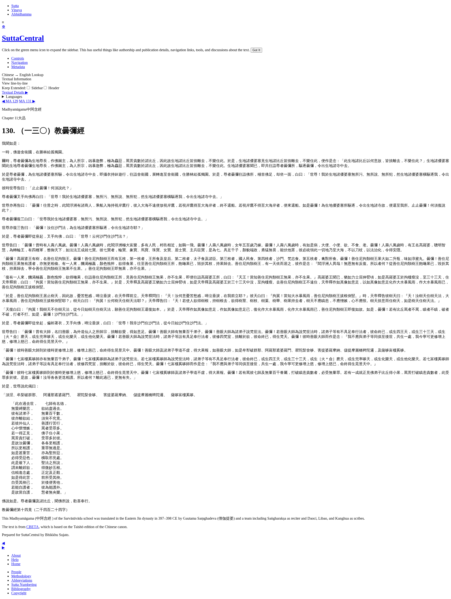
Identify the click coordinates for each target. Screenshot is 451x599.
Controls (17, 58)
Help (15, 560)
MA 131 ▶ (27, 101)
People (16, 572)
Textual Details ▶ (15, 92)
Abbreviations (21, 580)
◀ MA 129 (10, 101)
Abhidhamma (21, 14)
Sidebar (37, 88)
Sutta (15, 6)
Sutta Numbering (24, 585)
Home (15, 564)
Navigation (19, 63)
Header (53, 88)
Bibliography (21, 589)
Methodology (21, 576)
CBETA (32, 527)
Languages (14, 97)
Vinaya (16, 10)
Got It (256, 50)
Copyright (18, 593)
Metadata (18, 67)
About (16, 555)
